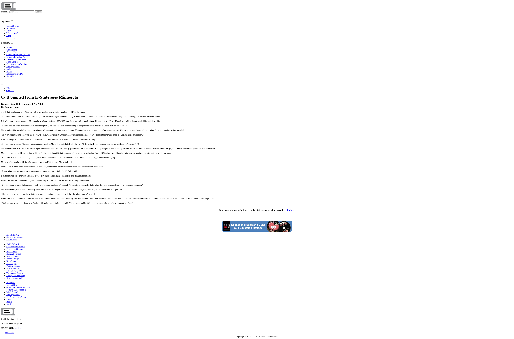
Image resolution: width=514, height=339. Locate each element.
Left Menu (5, 43)
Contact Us (11, 38)
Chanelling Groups (14, 249)
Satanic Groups (12, 268)
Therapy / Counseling (15, 275)
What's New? (12, 33)
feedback (18, 328)
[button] (12, 21)
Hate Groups (11, 251)
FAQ (8, 31)
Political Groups (13, 266)
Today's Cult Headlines (16, 59)
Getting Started (12, 26)
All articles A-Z (13, 235)
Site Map (10, 304)
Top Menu (5, 21)
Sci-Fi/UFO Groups (14, 271)
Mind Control (12, 62)
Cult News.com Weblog (16, 64)
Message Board (13, 66)
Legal (8, 35)
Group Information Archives (18, 54)
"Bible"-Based (12, 244)
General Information (15, 237)
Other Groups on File (15, 278)
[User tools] (2, 84)
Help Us (10, 76)
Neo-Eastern (11, 261)
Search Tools (11, 240)
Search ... (5, 12)
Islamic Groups (12, 256)
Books (9, 71)
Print (8, 88)
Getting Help (11, 50)
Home (9, 47)
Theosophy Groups (14, 273)
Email (11, 90)
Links (8, 69)
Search (38, 12)
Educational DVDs (14, 74)
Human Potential (13, 254)
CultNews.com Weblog (16, 297)
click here (290, 210)
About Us (10, 28)
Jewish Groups (12, 259)
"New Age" (11, 263)
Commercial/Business (15, 247)
